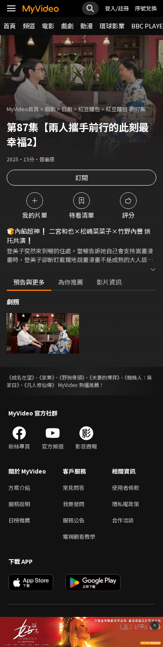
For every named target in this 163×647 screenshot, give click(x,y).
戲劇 (67, 25)
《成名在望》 (20, 377)
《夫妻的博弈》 (104, 377)
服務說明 (19, 504)
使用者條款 (125, 488)
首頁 (9, 25)
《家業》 (46, 377)
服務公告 (73, 520)
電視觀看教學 (79, 536)
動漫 (86, 25)
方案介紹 (19, 488)
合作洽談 (123, 520)
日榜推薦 (19, 520)
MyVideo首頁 (23, 109)
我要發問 (73, 504)
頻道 (29, 25)
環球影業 (112, 25)
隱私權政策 (125, 504)
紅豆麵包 (89, 109)
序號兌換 (146, 8)
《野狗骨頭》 (71, 377)
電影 (48, 25)
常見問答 (73, 488)
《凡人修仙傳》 (40, 384)
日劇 (66, 109)
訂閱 (81, 177)
